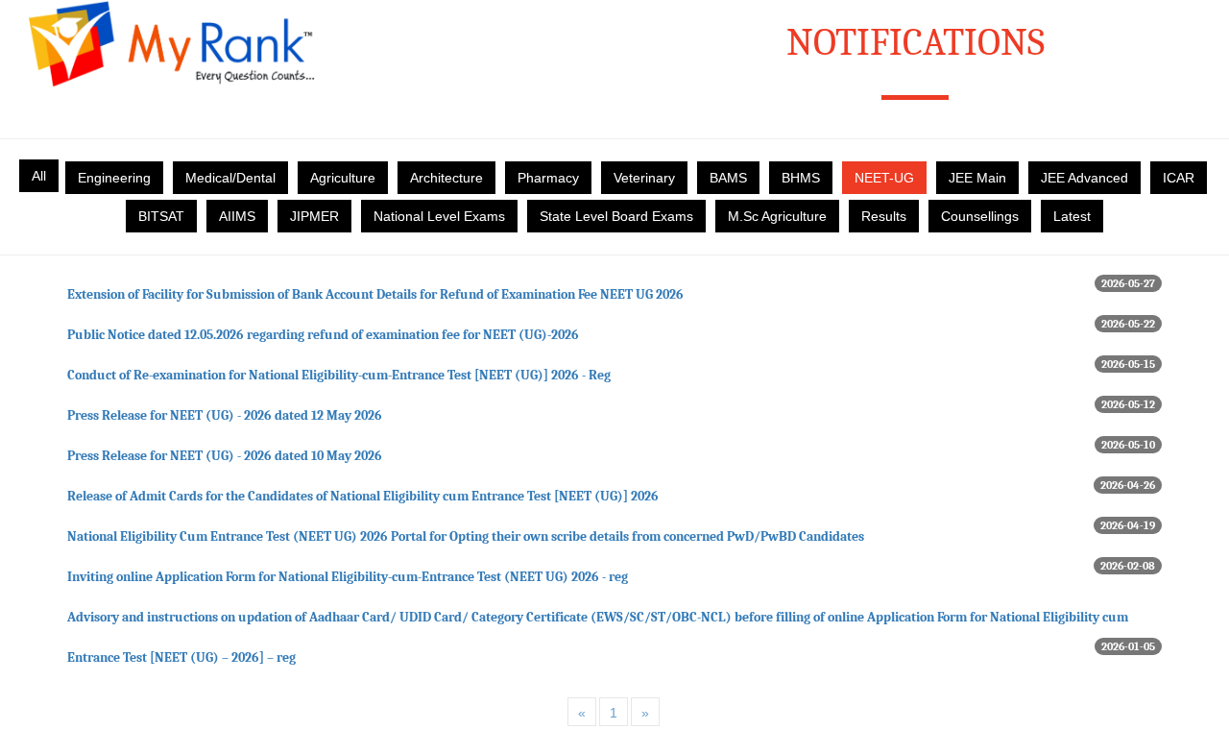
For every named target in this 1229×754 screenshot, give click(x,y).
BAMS (728, 177)
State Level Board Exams (616, 216)
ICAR (1178, 177)
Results (883, 216)
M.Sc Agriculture (777, 216)
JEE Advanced (1084, 177)
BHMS (801, 177)
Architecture (446, 177)
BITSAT (161, 216)
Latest (1072, 216)
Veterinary (644, 177)
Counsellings (980, 216)
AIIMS (237, 216)
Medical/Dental (230, 177)
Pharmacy (548, 177)
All (39, 175)
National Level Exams (439, 216)
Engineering (114, 177)
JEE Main (977, 177)
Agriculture (342, 177)
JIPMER (314, 216)
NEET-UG (884, 177)
